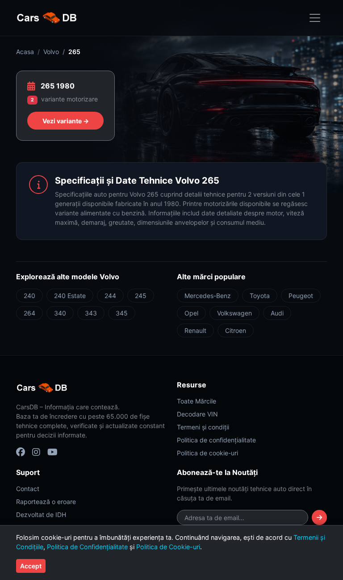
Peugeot (301, 295)
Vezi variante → (65, 121)
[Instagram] (36, 452)
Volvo (51, 51)
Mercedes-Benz (207, 295)
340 (60, 313)
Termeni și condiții (203, 427)
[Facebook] (20, 452)
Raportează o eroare (46, 501)
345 (122, 313)
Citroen (235, 330)
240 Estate (70, 295)
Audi (277, 313)
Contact (27, 488)
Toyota (260, 295)
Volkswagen (234, 313)
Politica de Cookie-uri (168, 547)
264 (29, 313)
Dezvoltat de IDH (41, 514)
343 (91, 313)
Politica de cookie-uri (207, 453)
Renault (195, 330)
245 (140, 295)
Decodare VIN (197, 414)
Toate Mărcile (196, 401)
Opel (191, 313)
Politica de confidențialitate (216, 440)
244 (110, 295)
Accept (31, 566)
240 (29, 295)
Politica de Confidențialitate (87, 547)
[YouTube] (52, 452)
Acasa (25, 51)
